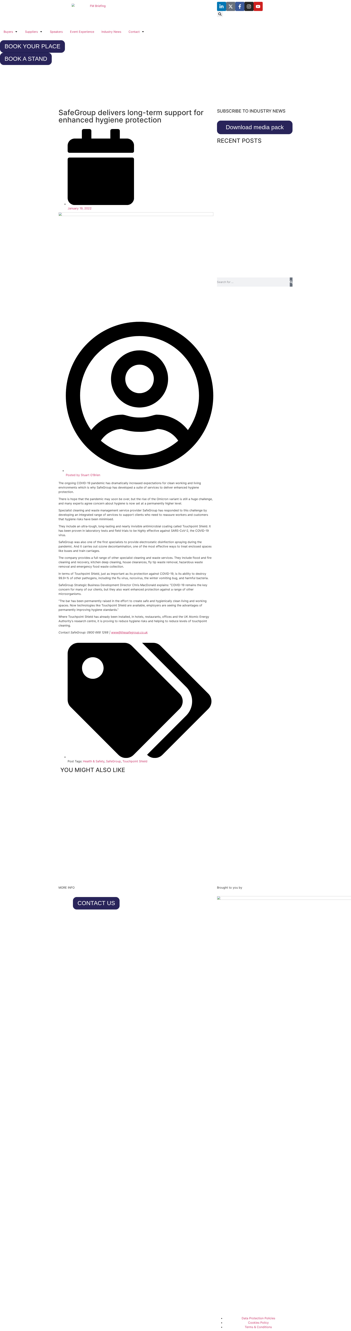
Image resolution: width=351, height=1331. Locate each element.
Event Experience (82, 31)
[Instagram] (249, 6)
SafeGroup (113, 761)
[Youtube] (258, 6)
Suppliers (31, 31)
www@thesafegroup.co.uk (129, 632)
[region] (175, 88)
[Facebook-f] (239, 6)
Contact (134, 31)
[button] (220, 14)
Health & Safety (93, 761)
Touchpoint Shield (134, 761)
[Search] (291, 282)
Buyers (8, 31)
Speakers (56, 31)
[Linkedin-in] (221, 6)
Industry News (111, 31)
